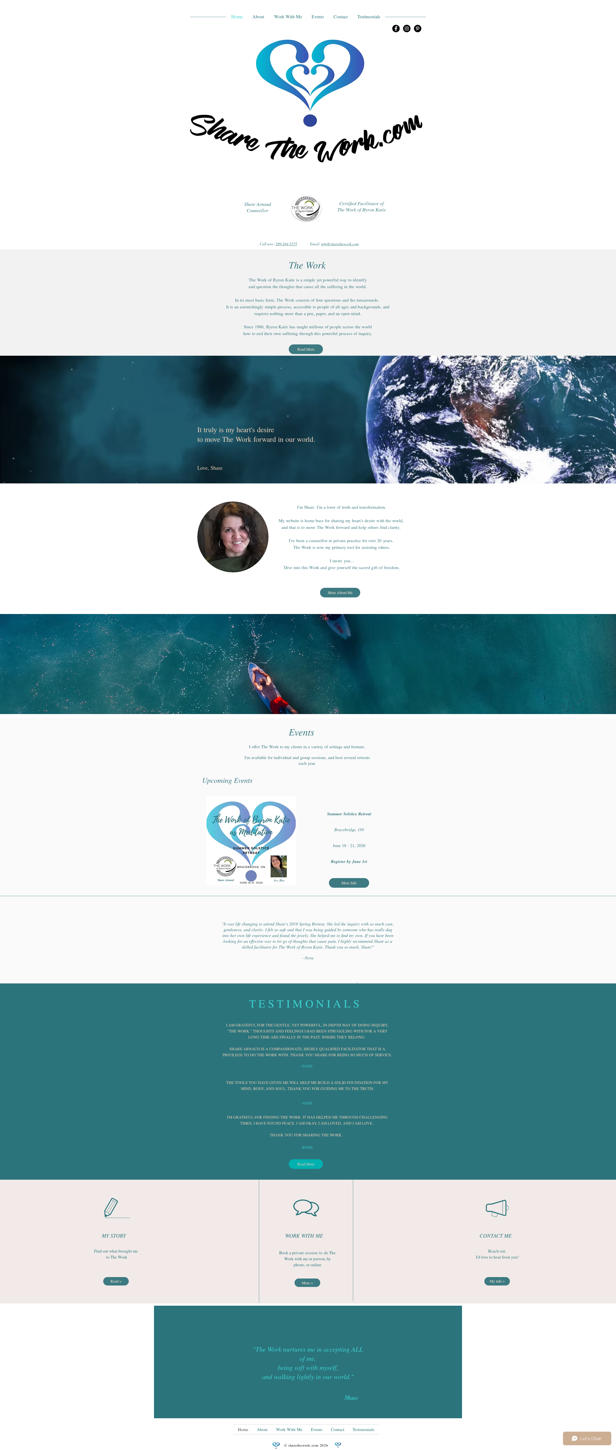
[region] (308, 1362)
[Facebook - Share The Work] (396, 28)
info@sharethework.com (340, 243)
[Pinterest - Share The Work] (417, 28)
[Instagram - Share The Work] (407, 28)
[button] (258, 16)
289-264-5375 (286, 243)
